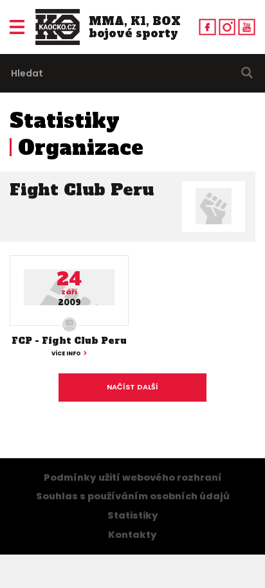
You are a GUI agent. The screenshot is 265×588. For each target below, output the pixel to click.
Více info (66, 353)
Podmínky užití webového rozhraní (133, 477)
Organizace (80, 147)
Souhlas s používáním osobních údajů (133, 496)
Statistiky (65, 120)
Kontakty (132, 534)
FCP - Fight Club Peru (69, 340)
